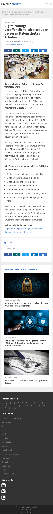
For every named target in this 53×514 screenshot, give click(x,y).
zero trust (5, 446)
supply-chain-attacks (10, 454)
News (3, 12)
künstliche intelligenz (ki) (11, 418)
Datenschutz (26, 512)
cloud (3, 426)
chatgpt (4, 462)
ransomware (6, 422)
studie (4, 434)
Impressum (26, 509)
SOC (3, 430)
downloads (6, 442)
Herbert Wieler (16, 44)
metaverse (5, 466)
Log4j (3, 470)
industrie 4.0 (6, 450)
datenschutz (9, 248)
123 (14, 408)
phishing (5, 458)
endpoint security (8, 473)
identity (4, 438)
